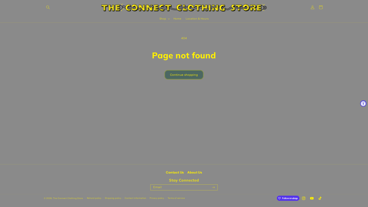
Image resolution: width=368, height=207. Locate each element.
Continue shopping (184, 74)
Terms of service (176, 198)
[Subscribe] (213, 187)
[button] (48, 7)
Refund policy (94, 198)
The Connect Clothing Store (68, 198)
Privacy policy (157, 198)
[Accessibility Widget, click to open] (363, 103)
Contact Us (175, 172)
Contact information (135, 198)
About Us (194, 172)
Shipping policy (113, 198)
